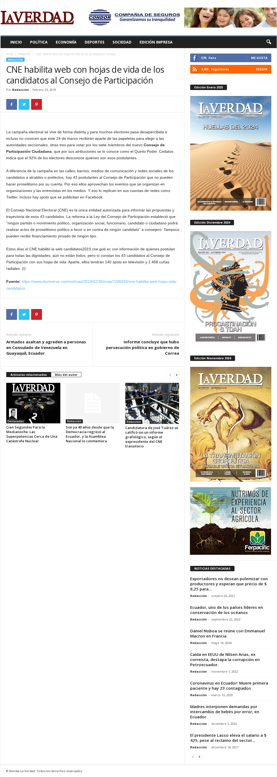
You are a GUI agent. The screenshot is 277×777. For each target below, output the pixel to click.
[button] (269, 42)
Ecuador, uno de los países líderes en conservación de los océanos (226, 610)
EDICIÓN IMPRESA (156, 42)
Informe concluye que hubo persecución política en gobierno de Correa (142, 347)
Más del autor (66, 375)
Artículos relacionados (29, 375)
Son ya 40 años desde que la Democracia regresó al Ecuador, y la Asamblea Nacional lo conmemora (90, 434)
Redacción (24, 54)
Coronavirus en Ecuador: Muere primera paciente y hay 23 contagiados (229, 685)
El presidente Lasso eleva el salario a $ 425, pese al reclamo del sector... (228, 737)
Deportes (94, 42)
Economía (66, 42)
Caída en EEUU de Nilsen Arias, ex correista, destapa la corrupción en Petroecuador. (225, 659)
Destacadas (16, 421)
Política (39, 42)
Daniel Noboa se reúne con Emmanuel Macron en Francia (227, 633)
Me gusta (259, 58)
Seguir (262, 69)
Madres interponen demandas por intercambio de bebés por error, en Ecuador (224, 711)
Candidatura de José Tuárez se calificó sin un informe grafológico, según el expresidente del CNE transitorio (151, 437)
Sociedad (122, 42)
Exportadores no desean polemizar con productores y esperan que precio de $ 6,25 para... (229, 584)
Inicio (16, 42)
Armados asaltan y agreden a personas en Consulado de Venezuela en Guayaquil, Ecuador (46, 347)
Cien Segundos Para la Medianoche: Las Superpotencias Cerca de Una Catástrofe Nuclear (31, 434)
